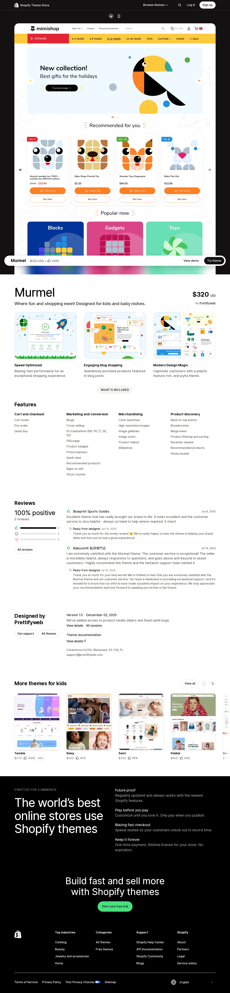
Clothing (60, 942)
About (181, 942)
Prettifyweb (208, 303)
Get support (25, 633)
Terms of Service (26, 982)
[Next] (213, 683)
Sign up (208, 5)
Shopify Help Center (150, 942)
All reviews (25, 549)
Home (59, 963)
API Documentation (149, 949)
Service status (187, 963)
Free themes (104, 949)
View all (190, 683)
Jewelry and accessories (72, 956)
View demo (191, 260)
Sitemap (110, 982)
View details (74, 625)
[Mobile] (119, 16)
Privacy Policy (51, 982)
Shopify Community (149, 956)
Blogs (140, 963)
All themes (49, 633)
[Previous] (204, 683)
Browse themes (154, 5)
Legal (181, 956)
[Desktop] (111, 16)
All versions (94, 625)
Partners (183, 949)
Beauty (60, 949)
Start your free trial (115, 906)
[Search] (180, 5)
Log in (191, 5)
